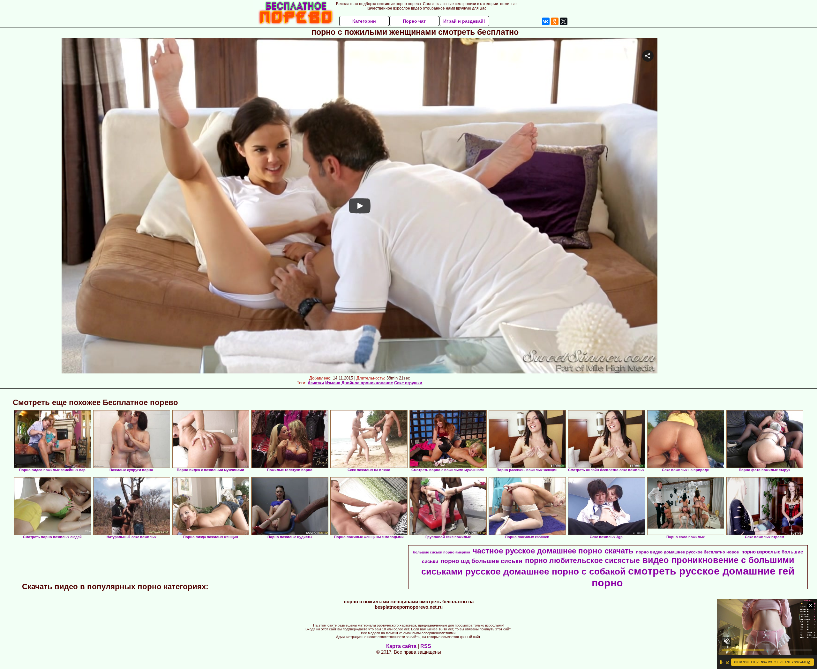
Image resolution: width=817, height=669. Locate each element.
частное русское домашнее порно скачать (553, 550)
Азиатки (316, 382)
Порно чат (414, 21)
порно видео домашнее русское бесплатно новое (687, 552)
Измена (332, 382)
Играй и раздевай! (464, 21)
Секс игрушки (408, 382)
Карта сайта (401, 646)
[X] (563, 21)
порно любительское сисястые (582, 560)
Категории (364, 21)
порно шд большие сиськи (481, 561)
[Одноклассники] (554, 21)
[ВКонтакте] (546, 21)
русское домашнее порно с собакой (545, 571)
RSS (425, 646)
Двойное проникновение (367, 382)
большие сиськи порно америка (441, 552)
